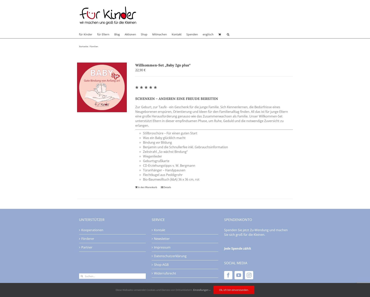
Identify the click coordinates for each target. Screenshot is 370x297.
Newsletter (162, 239)
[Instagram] (249, 275)
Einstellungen (201, 290)
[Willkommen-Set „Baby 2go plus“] (102, 87)
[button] (228, 34)
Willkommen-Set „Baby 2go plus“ (163, 65)
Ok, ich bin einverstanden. (234, 290)
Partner (86, 247)
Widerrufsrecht (165, 273)
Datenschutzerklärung (170, 256)
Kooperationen (92, 230)
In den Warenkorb (147, 187)
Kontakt (159, 230)
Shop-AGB (161, 265)
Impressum (162, 247)
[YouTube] (239, 275)
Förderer (87, 239)
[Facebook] (228, 275)
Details (167, 187)
